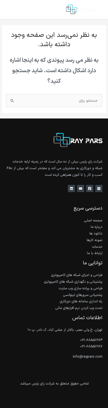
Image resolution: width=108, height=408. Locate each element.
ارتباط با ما (94, 253)
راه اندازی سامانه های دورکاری (81, 301)
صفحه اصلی (93, 220)
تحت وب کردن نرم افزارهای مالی (78, 308)
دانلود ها (95, 233)
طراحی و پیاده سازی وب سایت (80, 288)
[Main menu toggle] (11, 9)
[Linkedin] (71, 188)
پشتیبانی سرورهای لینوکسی (82, 295)
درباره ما (96, 226)
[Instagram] (98, 188)
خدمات (97, 246)
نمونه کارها (94, 240)
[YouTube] (80, 188)
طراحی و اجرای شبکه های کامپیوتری (76, 275)
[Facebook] (89, 188)
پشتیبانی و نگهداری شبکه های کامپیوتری (73, 281)
